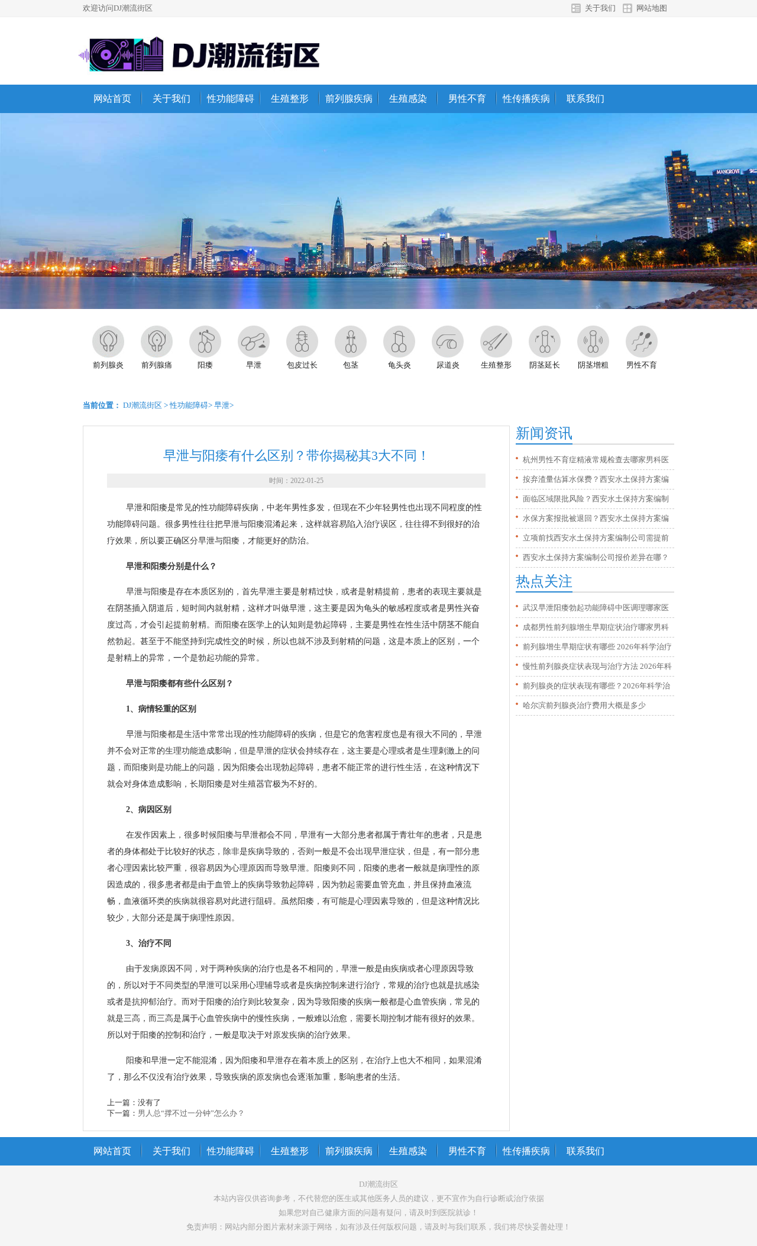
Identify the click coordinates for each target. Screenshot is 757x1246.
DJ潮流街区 (142, 405)
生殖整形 (290, 99)
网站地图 (651, 8)
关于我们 (600, 8)
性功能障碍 (230, 99)
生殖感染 (408, 99)
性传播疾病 (526, 99)
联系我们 (585, 99)
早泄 (221, 405)
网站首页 (112, 99)
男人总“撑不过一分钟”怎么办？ (191, 1113)
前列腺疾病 (349, 99)
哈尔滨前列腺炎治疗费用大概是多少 (584, 705)
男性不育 (467, 99)
